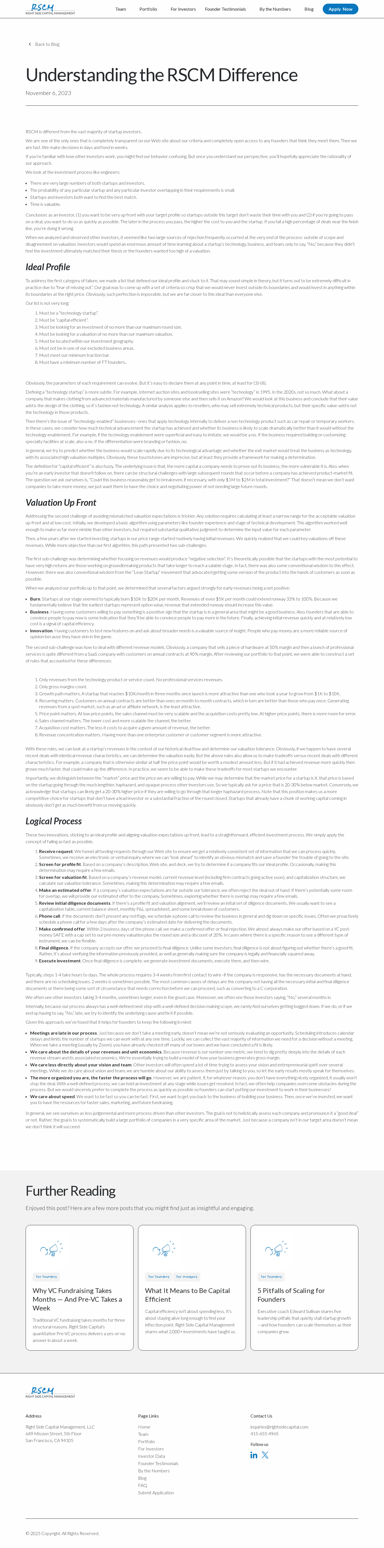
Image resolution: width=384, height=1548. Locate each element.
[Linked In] (253, 1455)
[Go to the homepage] (50, 1392)
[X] (265, 1455)
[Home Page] (50, 9)
